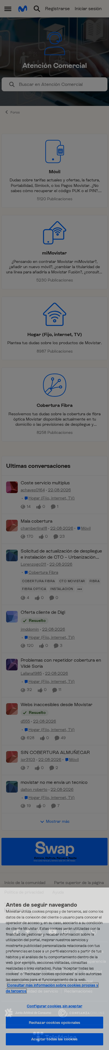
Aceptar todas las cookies (54, 1039)
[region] (54, 968)
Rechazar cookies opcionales (55, 1022)
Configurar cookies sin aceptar (54, 1006)
